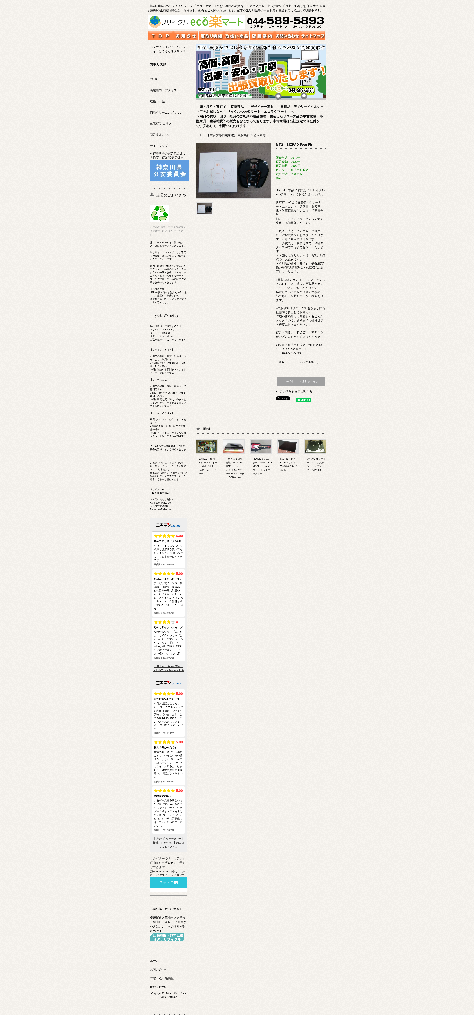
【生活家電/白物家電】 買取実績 (227, 135)
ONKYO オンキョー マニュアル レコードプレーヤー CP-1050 (316, 464)
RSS (153, 987)
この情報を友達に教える (296, 391)
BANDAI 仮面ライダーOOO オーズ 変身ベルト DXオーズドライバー (208, 466)
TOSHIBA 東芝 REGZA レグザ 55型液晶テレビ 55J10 (289, 464)
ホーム (154, 960)
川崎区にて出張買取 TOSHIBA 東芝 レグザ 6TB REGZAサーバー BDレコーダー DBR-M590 (235, 468)
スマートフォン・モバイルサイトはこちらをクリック (168, 48)
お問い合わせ (159, 969)
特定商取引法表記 (162, 978)
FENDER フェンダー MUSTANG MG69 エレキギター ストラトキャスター (262, 466)
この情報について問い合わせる (301, 381)
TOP (199, 135)
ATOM (162, 987)
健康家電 (260, 135)
